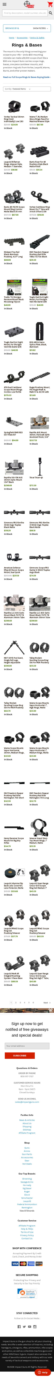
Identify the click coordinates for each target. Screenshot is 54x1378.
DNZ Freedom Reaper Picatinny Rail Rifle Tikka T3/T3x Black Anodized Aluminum (39, 255)
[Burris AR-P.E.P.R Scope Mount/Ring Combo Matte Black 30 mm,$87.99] (14, 196)
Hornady (27, 1185)
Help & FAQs (27, 1229)
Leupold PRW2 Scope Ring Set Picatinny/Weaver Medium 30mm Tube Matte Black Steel (39, 933)
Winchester (27, 1198)
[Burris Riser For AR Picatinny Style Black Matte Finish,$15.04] (39, 151)
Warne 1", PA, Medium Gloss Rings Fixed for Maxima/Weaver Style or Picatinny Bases (40, 120)
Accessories (27, 1157)
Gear (27, 1160)
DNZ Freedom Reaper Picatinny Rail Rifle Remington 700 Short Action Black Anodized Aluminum (14, 797)
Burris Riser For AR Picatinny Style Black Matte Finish (39, 164)
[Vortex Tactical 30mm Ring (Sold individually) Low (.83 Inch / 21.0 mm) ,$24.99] (14, 106)
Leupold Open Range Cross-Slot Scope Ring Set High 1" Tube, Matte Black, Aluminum (39, 978)
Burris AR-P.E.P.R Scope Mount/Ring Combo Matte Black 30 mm (14, 209)
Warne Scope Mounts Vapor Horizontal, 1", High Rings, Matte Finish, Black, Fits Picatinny (39, 707)
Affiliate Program (27, 1133)
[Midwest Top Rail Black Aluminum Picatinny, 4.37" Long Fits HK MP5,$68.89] (14, 242)
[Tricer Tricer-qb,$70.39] (39, 467)
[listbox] (22, 89)
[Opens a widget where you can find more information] (42, 1372)
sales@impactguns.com (27, 1102)
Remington (27, 1207)
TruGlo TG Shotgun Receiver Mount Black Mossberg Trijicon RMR (14, 300)
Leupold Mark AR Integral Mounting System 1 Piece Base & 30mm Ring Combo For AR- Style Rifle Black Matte (14, 979)
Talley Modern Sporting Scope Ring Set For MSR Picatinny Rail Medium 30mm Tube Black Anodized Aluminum (13, 709)
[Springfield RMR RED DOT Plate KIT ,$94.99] (14, 422)
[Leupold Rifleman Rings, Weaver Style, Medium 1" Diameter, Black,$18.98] (14, 151)
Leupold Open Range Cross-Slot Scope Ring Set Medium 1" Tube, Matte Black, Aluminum (39, 888)
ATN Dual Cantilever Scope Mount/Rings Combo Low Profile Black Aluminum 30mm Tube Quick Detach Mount (13, 393)
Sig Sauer (27, 1188)
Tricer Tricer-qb (36, 477)
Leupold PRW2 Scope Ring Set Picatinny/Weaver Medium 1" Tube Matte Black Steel (14, 933)
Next (46, 1002)
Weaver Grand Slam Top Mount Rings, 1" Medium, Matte (38, 840)
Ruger (27, 1191)
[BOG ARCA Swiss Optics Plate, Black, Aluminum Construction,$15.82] (39, 332)
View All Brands (27, 1211)
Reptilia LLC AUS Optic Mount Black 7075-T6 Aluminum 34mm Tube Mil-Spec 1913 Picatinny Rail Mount (14, 617)
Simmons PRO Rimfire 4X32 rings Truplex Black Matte (14, 524)
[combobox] (25, 13)
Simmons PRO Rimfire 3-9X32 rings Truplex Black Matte (40, 524)
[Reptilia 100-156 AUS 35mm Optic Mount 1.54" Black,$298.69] (14, 467)
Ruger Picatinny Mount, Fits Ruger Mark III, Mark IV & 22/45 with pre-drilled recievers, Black (40, 392)
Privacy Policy (27, 1235)
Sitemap (27, 1129)
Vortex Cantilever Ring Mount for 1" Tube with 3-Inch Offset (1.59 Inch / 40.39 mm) (40, 210)
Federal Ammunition (27, 1204)
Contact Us (27, 1238)
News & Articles (27, 1120)
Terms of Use (27, 1232)
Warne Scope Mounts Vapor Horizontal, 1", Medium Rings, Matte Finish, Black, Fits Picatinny (39, 752)
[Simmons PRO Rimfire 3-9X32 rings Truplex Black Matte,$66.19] (39, 512)
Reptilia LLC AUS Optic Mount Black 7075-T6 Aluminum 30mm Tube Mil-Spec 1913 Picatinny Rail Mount (40, 617)
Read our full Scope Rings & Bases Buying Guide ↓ (27, 77)
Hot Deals (27, 1164)
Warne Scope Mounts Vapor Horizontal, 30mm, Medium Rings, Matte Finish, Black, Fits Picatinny (14, 752)
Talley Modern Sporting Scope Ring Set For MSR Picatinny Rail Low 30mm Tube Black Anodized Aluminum (39, 663)
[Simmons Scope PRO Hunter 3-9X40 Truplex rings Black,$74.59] (39, 557)
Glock (27, 1195)
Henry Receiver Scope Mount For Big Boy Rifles (14, 840)
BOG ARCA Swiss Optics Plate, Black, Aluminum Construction (38, 345)
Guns (27, 1148)
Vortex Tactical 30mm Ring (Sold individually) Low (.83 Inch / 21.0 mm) (14, 120)
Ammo (27, 1151)
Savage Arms (27, 1182)
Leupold (27, 1201)
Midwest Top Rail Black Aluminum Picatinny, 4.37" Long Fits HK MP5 (13, 255)
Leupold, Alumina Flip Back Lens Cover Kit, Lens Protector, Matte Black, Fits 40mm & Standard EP (13, 888)
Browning (27, 1179)
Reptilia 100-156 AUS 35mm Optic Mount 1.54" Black (13, 479)
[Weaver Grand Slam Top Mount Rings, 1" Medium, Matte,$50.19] (39, 828)
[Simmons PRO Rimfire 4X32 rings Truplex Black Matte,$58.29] (14, 512)
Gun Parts (27, 1154)
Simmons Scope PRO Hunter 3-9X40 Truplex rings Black (40, 570)
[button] (27, 28)
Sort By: (8, 89)
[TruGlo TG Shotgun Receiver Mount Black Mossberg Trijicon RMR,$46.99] (14, 287)
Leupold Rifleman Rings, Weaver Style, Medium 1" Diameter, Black (13, 165)
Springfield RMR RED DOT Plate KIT (13, 433)
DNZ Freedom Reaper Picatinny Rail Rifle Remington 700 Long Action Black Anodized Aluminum (40, 797)
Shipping (27, 1126)
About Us (27, 1123)
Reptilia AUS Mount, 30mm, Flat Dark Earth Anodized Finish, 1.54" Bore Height (40, 435)
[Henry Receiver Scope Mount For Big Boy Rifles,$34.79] (14, 828)
